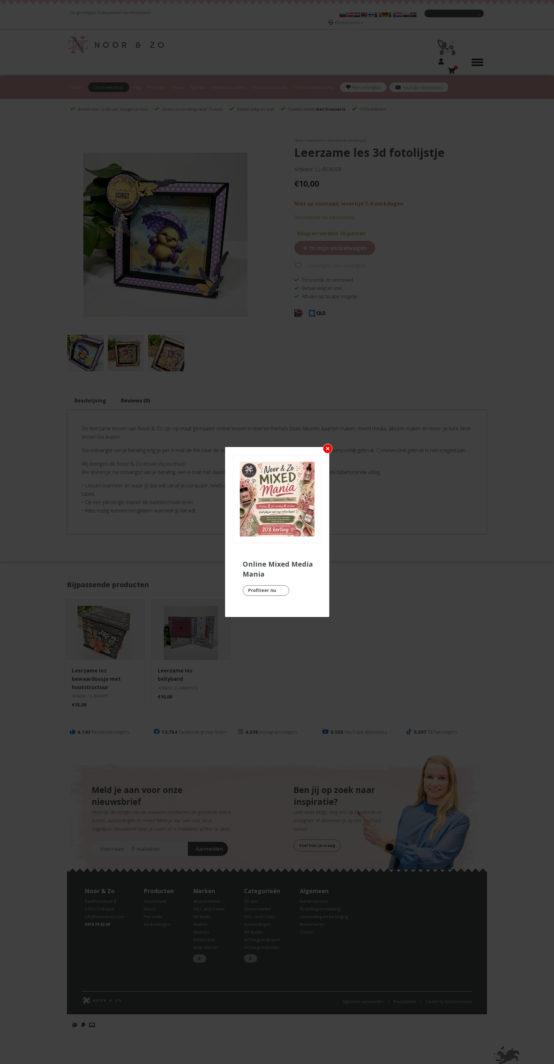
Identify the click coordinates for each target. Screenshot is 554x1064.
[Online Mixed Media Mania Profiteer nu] (277, 499)
